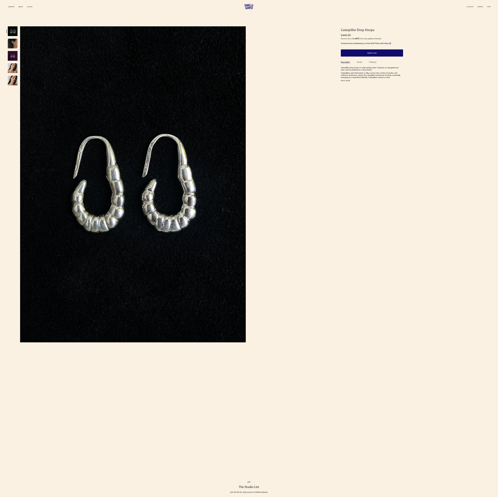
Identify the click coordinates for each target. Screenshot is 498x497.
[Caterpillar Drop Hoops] (13, 31)
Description (345, 62)
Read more (345, 80)
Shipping (372, 62)
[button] (11, 6)
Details (359, 62)
